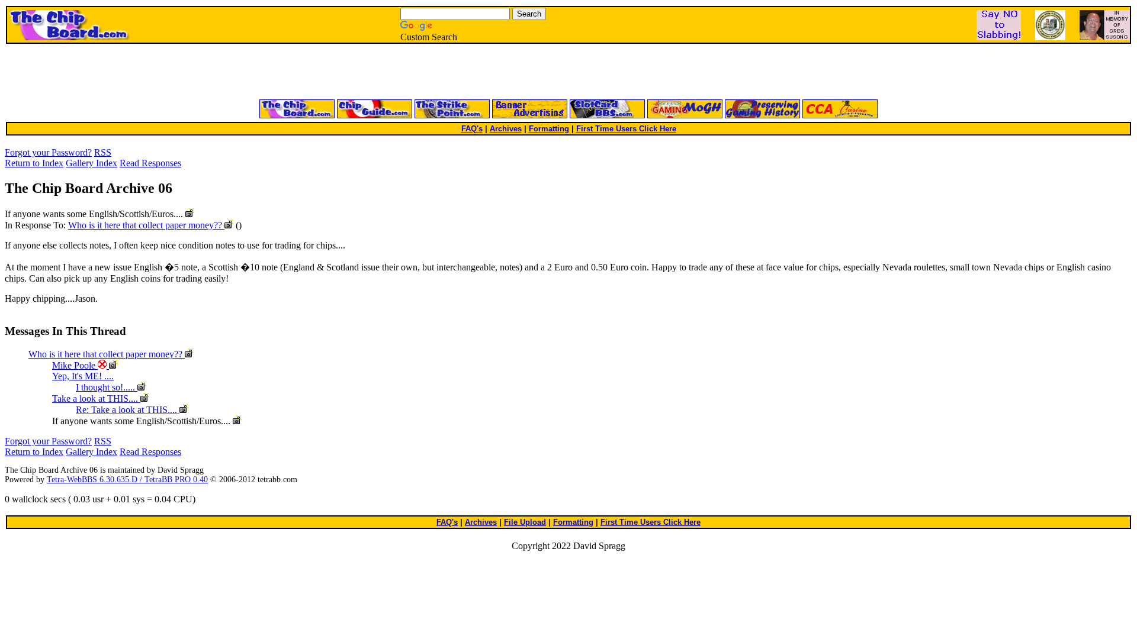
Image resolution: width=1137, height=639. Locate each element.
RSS (102, 152)
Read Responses (150, 163)
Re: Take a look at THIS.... (127, 410)
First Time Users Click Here (626, 128)
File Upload (525, 522)
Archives (506, 128)
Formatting (549, 128)
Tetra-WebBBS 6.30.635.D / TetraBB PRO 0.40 (127, 479)
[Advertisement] (426, 72)
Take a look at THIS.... (96, 398)
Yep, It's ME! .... (83, 376)
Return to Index (34, 163)
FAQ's (472, 128)
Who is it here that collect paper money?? (146, 225)
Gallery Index (91, 163)
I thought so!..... (106, 387)
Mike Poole (75, 365)
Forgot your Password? (48, 152)
